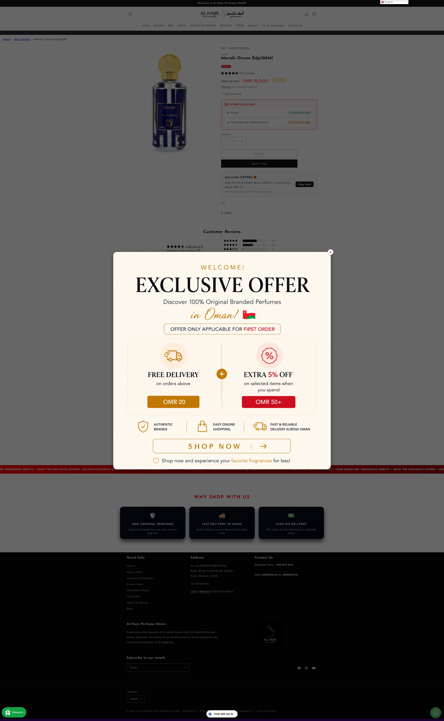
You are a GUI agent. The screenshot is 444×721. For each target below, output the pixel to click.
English (388, 2)
